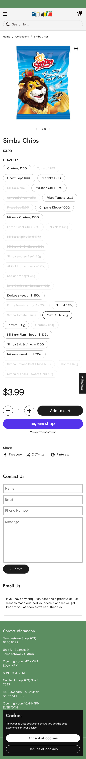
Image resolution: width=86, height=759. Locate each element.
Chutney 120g (44, 325)
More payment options (43, 432)
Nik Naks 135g (59, 227)
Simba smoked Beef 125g (24, 256)
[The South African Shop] (42, 14)
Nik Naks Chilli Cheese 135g (25, 247)
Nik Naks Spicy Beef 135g (24, 237)
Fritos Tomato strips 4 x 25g (26, 305)
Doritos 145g (69, 364)
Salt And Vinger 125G (21, 198)
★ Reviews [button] (82, 383)
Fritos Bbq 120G (18, 207)
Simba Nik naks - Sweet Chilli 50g (30, 374)
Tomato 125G (46, 168)
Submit (16, 569)
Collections (22, 36)
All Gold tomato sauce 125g (26, 266)
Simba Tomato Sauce (21, 315)
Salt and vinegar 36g (21, 276)
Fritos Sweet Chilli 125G (23, 227)
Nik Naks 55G (16, 188)
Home (6, 36)
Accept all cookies (43, 738)
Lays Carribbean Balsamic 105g (28, 286)
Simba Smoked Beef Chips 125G (29, 364)
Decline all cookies (43, 749)
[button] (79, 14)
